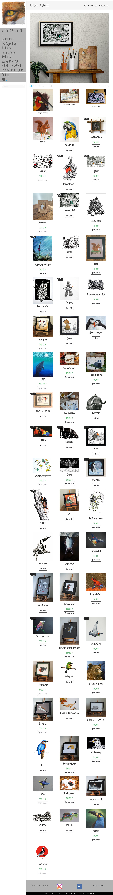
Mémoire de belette (69, 368)
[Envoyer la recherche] (23, 86)
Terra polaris (96, 480)
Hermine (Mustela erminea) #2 (69, 713)
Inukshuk (69, 302)
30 (102, 85)
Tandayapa (96, 830)
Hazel (96, 264)
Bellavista (69, 825)
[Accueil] (85, 6)
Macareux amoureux (96, 332)
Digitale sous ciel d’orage (43, 264)
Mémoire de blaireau (96, 374)
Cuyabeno (96, 171)
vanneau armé (42, 864)
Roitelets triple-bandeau (43, 475)
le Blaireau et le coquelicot (96, 719)
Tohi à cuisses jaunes (96, 518)
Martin (43, 765)
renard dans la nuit (96, 799)
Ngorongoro (96, 412)
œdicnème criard (96, 752)
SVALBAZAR (42, 825)
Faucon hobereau (96, 643)
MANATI (42, 379)
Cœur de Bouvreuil (69, 184)
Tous (107, 85)
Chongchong (43, 171)
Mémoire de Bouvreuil (43, 410)
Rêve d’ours (69, 441)
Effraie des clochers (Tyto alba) (69, 647)
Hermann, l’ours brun (96, 683)
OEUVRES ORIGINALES (102, 6)
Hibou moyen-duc (42, 306)
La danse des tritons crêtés (96, 294)
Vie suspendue (69, 563)
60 (104, 85)
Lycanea (69, 338)
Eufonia (42, 794)
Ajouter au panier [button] (43, 180)
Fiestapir (69, 252)
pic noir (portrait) (69, 793)
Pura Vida (43, 439)
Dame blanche (43, 222)
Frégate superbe (43, 684)
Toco (69, 513)
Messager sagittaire (69, 763)
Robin (96, 448)
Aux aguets (42, 723)
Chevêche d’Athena (96, 137)
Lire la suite (69, 150)
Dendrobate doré (69, 210)
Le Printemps (43, 339)
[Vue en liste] (34, 86)
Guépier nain (69, 676)
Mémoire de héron (69, 413)
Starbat (69, 474)
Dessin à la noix (96, 221)
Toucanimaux (43, 563)
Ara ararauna (69, 144)
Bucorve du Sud (69, 604)
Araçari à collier (96, 551)
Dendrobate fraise (96, 594)
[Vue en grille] (31, 86)
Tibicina (42, 523)
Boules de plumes (42, 605)
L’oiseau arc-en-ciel (42, 636)
